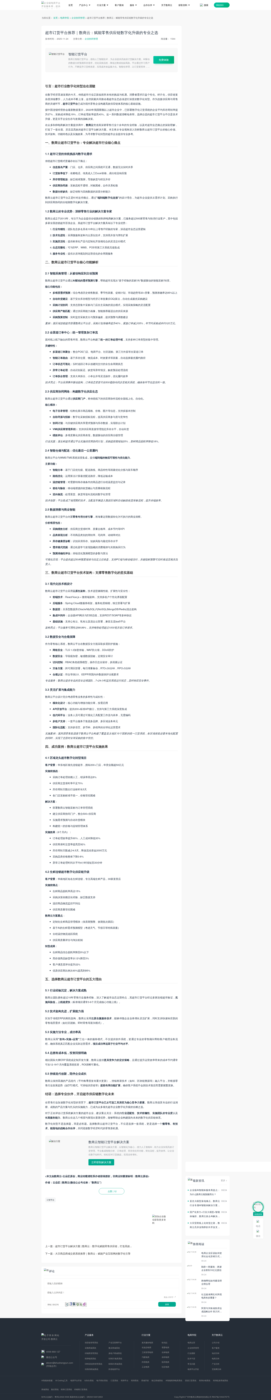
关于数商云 (217, 1334)
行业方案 (146, 1334)
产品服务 (89, 1334)
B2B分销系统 (204, 1380)
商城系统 (45, 1389)
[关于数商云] (166, 0)
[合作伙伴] (149, 0)
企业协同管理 (78, 18)
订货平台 (50, 1199)
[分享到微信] (169, 1200)
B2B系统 (134, 1380)
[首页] (70, 0)
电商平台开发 (76, 1380)
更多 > (224, 1180)
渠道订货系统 (190, 1380)
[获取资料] (184, 0)
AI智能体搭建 (47, 1380)
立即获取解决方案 (101, 1162)
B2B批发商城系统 (220, 1380)
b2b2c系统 (89, 1380)
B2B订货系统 (66, 1389)
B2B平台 (124, 1380)
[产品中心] (85, 0)
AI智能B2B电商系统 (174, 1380)
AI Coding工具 (61, 1380)
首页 (55, 18)
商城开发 (145, 1380)
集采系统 (55, 1389)
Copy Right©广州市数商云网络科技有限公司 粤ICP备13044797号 (202, 1396)
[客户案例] (119, 0)
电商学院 (64, 18)
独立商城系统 (157, 1380)
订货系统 (114, 1380)
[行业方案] (103, 0)
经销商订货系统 (80, 1389)
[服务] (133, 0)
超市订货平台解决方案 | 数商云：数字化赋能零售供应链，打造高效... (93, 1246)
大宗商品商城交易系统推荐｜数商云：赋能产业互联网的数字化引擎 (92, 1253)
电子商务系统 (102, 1380)
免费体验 (164, 60)
